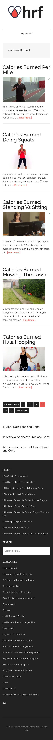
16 (6, 410)
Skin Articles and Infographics (16, 664)
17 (12, 410)
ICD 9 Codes (8, 628)
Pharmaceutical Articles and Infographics (21, 652)
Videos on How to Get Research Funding (21, 695)
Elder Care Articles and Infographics (18, 598)
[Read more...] (25, 117)
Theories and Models (12, 677)
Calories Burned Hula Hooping (22, 339)
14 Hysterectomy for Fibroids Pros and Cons (23, 488)
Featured (6, 610)
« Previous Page (11, 404)
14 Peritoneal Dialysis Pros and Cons (19, 506)
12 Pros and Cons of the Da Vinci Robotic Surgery (25, 500)
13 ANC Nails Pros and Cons (21, 427)
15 (43, 404)
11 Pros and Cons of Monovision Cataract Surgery (25, 534)
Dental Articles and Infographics (17, 592)
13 (31, 404)
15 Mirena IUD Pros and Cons (16, 527)
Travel (5, 682)
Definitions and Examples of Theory (18, 580)
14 (37, 404)
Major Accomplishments (14, 634)
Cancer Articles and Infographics (17, 574)
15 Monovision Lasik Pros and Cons (19, 494)
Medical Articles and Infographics (17, 640)
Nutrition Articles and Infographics (18, 646)
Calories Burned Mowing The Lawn (24, 271)
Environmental (9, 604)
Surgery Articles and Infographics (17, 670)
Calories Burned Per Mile (26, 69)
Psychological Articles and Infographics (20, 658)
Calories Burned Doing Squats (22, 137)
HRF (26, 12)
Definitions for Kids (11, 586)
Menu (28, 33)
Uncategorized (9, 689)
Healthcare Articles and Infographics (19, 622)
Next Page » (22, 410)
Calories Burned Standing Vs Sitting (25, 204)
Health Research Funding (14, 616)
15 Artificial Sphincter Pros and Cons (26, 437)
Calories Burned (10, 568)
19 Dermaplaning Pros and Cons (17, 522)
